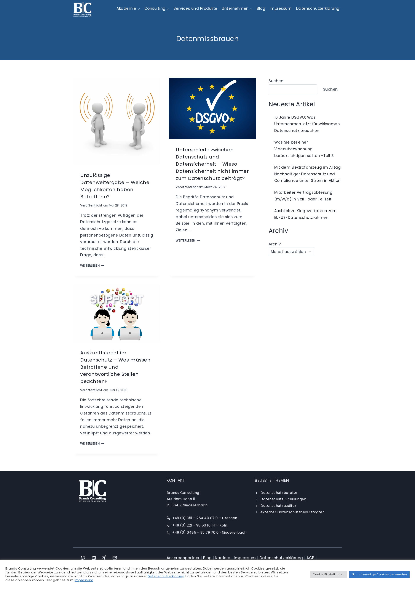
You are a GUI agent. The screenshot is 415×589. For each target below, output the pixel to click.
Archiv (275, 244)
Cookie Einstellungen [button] (328, 574)
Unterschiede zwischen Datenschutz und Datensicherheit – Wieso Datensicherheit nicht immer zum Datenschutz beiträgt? (212, 164)
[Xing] (104, 557)
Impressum (281, 8)
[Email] (115, 557)
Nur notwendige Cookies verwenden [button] (379, 574)
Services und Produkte (195, 8)
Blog (261, 8)
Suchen (276, 80)
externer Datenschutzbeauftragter (292, 512)
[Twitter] (83, 557)
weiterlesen (92, 266)
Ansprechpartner (183, 557)
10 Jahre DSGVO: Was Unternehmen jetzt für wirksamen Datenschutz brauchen (307, 124)
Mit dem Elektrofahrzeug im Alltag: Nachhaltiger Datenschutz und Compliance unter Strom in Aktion (308, 174)
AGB (310, 557)
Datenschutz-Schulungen (283, 499)
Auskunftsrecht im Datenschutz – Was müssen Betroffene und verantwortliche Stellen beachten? (115, 367)
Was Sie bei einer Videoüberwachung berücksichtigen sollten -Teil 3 (304, 149)
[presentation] (116, 121)
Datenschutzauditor (278, 505)
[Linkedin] (93, 557)
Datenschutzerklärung (318, 8)
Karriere (222, 557)
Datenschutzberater (279, 492)
